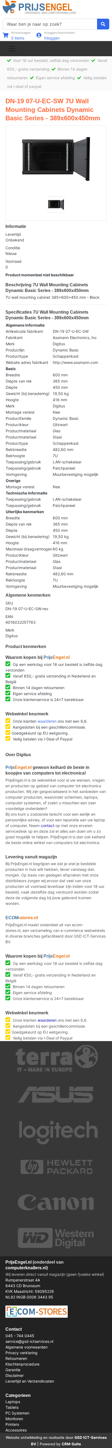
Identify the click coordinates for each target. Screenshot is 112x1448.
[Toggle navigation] (12, 48)
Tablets (11, 1407)
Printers (12, 1424)
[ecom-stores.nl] (36, 1311)
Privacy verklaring (21, 1352)
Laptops (12, 1401)
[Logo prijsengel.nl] (39, 7)
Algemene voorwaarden (26, 1347)
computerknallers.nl (25, 1268)
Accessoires (16, 1430)
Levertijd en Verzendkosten (29, 1381)
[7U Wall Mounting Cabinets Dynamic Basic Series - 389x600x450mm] (56, 159)
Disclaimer (14, 1375)
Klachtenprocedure (22, 1364)
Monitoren (14, 1418)
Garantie (12, 1369)
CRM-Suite (71, 1444)
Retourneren (16, 1358)
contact (47, 825)
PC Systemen (17, 1413)
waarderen (47, 721)
